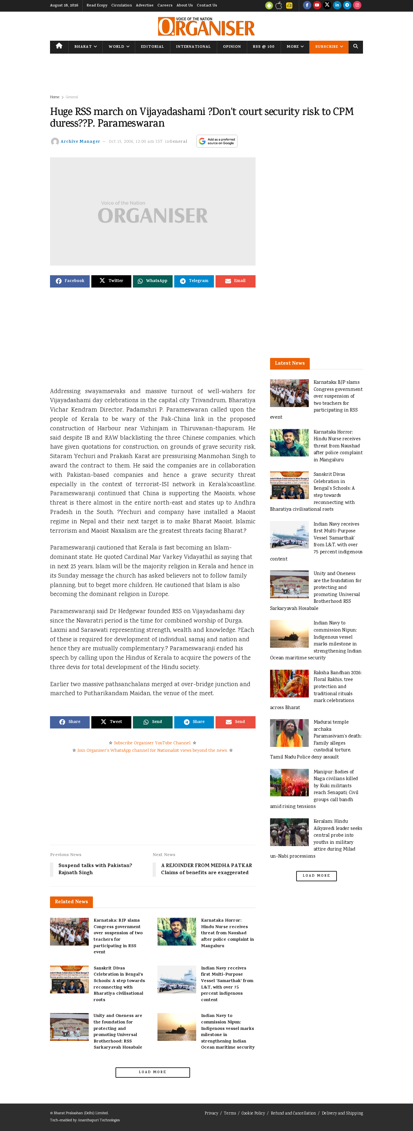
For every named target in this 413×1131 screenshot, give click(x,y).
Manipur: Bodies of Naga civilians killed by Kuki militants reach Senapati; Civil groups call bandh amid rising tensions (314, 790)
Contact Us (207, 6)
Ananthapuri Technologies (99, 1120)
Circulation (121, 6)
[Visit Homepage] (206, 26)
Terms (230, 1114)
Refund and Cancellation (293, 1114)
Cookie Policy (253, 1114)
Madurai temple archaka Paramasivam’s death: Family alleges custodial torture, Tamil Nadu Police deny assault (316, 740)
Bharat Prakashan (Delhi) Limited (81, 1113)
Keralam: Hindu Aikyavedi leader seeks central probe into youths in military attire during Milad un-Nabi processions (316, 839)
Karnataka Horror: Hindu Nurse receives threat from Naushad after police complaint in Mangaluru (227, 933)
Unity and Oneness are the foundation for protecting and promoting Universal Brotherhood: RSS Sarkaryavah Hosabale (118, 1032)
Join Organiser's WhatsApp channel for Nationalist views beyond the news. (152, 751)
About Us (184, 6)
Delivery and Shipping (342, 1114)
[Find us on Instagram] (357, 6)
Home (54, 97)
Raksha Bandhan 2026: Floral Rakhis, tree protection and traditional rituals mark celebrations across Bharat (316, 690)
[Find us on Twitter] (327, 6)
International (193, 47)
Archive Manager (80, 142)
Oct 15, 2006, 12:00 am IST (136, 142)
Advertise (145, 6)
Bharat (83, 47)
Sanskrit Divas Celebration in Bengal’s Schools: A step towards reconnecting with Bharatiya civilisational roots (119, 984)
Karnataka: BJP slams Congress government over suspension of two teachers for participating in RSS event (118, 936)
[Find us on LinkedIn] (337, 6)
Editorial (152, 47)
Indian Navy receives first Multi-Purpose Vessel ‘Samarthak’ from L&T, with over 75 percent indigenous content (227, 984)
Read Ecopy (96, 6)
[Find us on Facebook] (307, 6)
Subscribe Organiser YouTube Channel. (152, 743)
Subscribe (326, 47)
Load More (152, 1072)
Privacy (211, 1114)
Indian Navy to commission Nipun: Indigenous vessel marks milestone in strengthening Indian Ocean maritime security (228, 1032)
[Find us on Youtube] (317, 6)
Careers (165, 6)
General (72, 97)
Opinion (232, 47)
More (293, 47)
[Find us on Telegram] (347, 6)
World (117, 47)
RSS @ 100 (264, 47)
